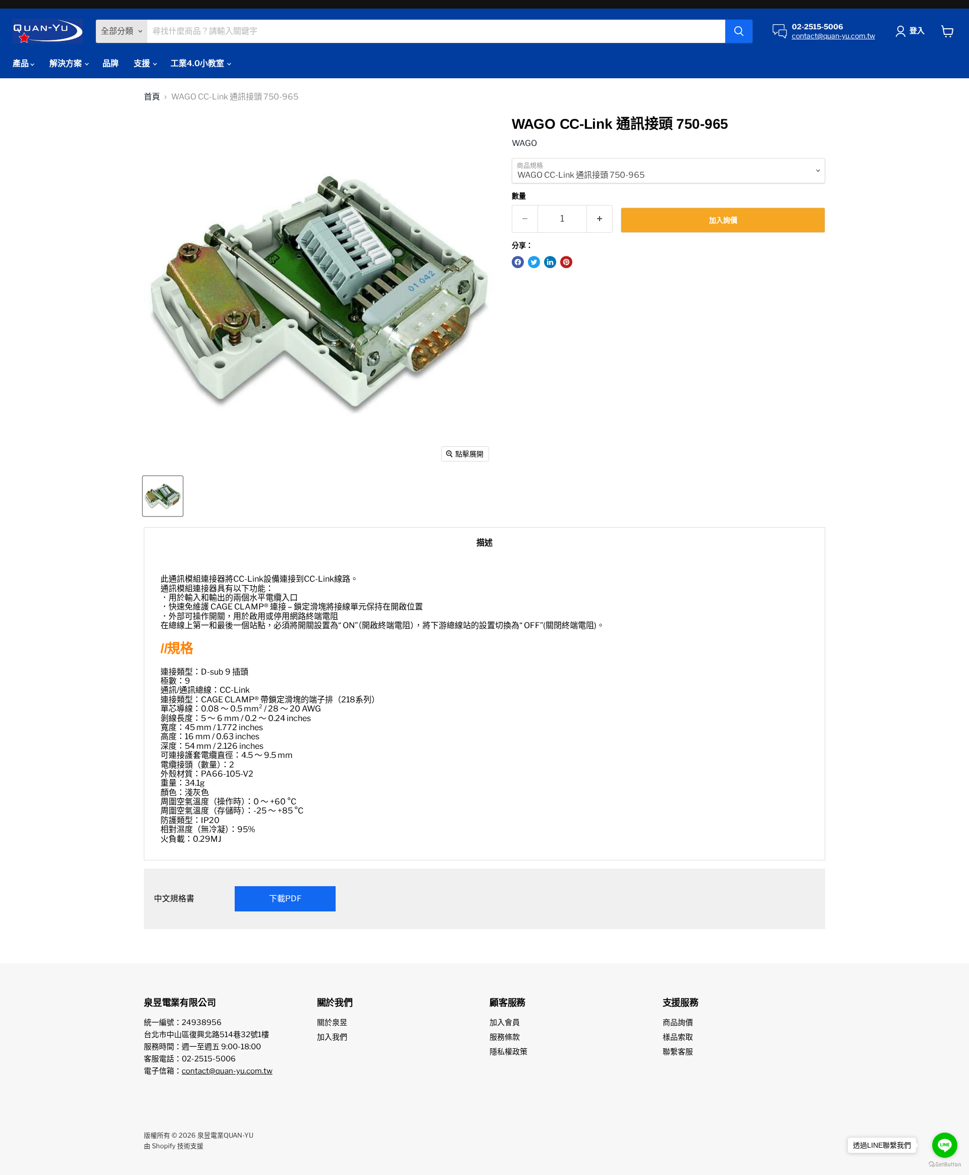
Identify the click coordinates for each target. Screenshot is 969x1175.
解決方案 (66, 63)
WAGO (524, 143)
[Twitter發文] (534, 262)
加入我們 (332, 1037)
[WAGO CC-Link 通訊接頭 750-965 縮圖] (163, 496)
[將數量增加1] (600, 219)
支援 (142, 63)
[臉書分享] (518, 262)
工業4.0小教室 (198, 63)
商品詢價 (678, 1022)
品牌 (110, 63)
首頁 (152, 96)
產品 (21, 63)
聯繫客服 (678, 1051)
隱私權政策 (508, 1051)
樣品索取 (678, 1037)
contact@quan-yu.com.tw (833, 35)
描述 (484, 542)
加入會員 (505, 1022)
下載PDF (285, 898)
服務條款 (505, 1037)
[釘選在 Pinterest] (566, 262)
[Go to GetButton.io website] (945, 1164)
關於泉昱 (332, 1022)
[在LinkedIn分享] (550, 262)
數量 (519, 196)
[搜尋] (738, 31)
